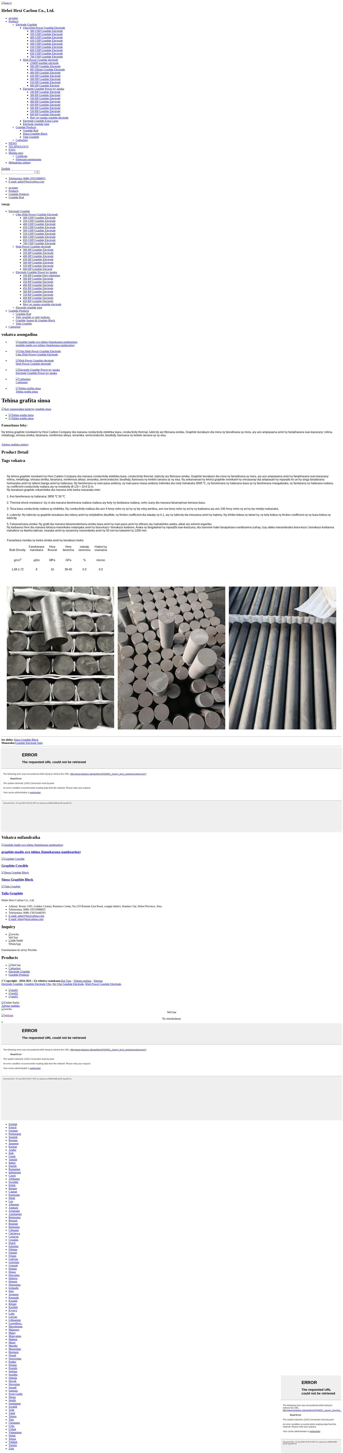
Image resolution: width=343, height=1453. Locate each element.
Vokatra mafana (82, 980)
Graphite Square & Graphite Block (35, 320)
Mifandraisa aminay (20, 162)
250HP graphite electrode (44, 63)
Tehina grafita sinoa (27, 391)
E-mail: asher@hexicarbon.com (26, 181)
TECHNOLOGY (19, 146)
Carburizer (22, 140)
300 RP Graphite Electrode (45, 95)
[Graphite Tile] (10, 886)
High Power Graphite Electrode (103, 984)
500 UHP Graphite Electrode (46, 43)
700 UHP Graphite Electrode (46, 56)
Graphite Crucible (14, 865)
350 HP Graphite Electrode (38, 253)
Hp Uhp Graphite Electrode (68, 984)
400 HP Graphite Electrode (45, 72)
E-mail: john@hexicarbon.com (26, 919)
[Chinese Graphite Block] (15, 872)
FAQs (12, 149)
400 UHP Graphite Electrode (46, 37)
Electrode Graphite (26, 24)
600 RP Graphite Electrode (45, 114)
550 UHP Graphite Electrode (46, 47)
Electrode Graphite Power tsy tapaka (43, 88)
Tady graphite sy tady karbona (33, 317)
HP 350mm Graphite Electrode (47, 69)
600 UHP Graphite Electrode (46, 50)
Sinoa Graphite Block (35, 133)
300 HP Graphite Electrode (45, 66)
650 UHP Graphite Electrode (46, 53)
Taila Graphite (31, 136)
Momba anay (16, 152)
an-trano (13, 18)
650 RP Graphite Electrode (38, 301)
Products (13, 21)
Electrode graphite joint (36, 124)
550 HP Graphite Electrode (45, 82)
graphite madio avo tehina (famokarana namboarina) (45, 345)
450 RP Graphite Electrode (45, 104)
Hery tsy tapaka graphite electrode (49, 117)
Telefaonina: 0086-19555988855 (27, 178)
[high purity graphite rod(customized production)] (32, 844)
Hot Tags (66, 980)
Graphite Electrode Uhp (37, 984)
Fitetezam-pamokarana (28, 159)
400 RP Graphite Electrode (45, 101)
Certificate (21, 156)
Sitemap (98, 980)
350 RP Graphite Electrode (45, 98)
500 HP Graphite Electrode (45, 79)
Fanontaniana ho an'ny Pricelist (19, 949)
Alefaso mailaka (10, 1005)
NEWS (13, 143)
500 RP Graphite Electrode (45, 108)
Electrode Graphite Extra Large (40, 120)
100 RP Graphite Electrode (45, 91)
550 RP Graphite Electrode (45, 111)
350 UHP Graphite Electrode (46, 34)
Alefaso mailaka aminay (15, 444)
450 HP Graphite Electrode (45, 75)
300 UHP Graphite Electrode (46, 30)
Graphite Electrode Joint (29, 742)
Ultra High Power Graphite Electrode (44, 27)
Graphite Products (26, 127)
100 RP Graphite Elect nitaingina (41, 275)
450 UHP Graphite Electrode (46, 40)
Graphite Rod (30, 130)
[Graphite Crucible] (12, 858)
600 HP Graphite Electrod (44, 85)
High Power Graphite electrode (40, 59)
